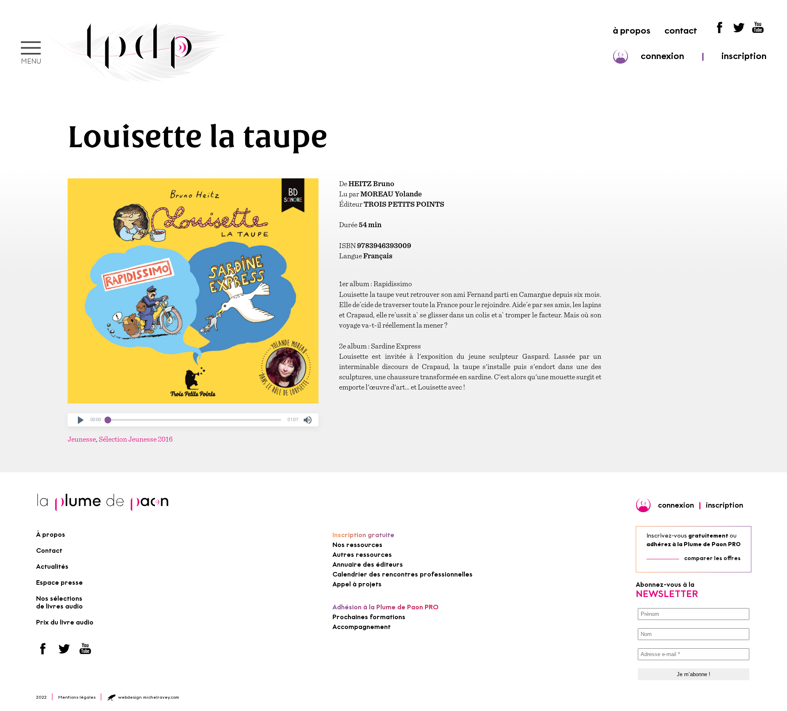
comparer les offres (712, 558)
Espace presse (59, 582)
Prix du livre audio (64, 622)
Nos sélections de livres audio (59, 602)
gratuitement (708, 535)
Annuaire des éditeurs (367, 564)
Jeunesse (82, 438)
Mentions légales (77, 697)
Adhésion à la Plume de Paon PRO (385, 607)
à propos (632, 30)
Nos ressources (357, 545)
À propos (50, 534)
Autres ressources (362, 554)
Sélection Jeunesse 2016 (136, 438)
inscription (744, 56)
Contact (49, 550)
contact (680, 30)
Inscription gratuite (363, 535)
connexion (662, 56)
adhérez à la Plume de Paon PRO (693, 544)
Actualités (52, 566)
